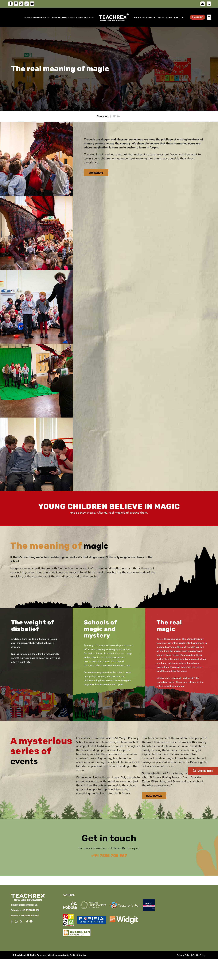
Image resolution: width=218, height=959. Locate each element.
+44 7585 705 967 (109, 855)
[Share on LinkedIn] (118, 116)
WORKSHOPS (96, 172)
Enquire (197, 17)
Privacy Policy (184, 955)
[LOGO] (114, 17)
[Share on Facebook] (111, 116)
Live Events (205, 771)
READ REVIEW (154, 795)
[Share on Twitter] (114, 116)
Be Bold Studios (78, 955)
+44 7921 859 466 (30, 910)
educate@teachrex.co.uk (24, 904)
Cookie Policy (198, 955)
